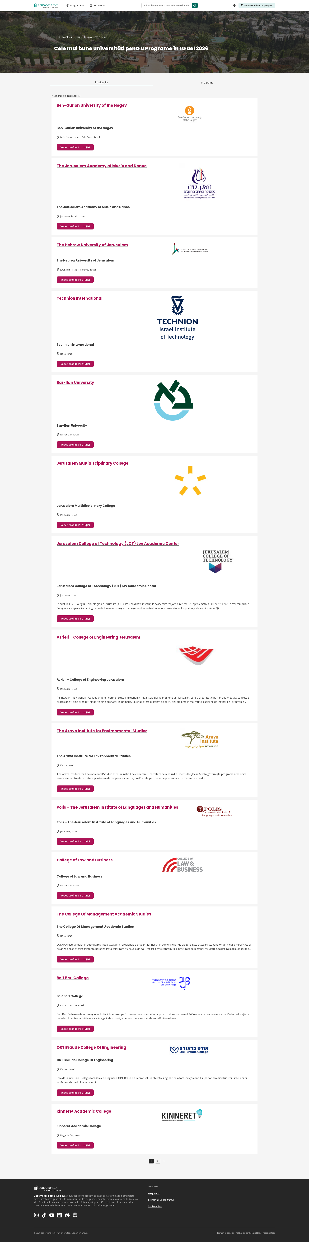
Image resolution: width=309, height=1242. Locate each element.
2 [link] (157, 1161)
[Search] (195, 5)
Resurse (98, 5)
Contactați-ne (155, 1206)
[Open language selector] (234, 5)
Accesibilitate (269, 1233)
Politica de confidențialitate (248, 1233)
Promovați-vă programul (161, 1199)
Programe (75, 5)
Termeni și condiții (225, 1233)
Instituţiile (101, 82)
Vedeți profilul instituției (75, 147)
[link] (96, 37)
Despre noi (153, 1193)
